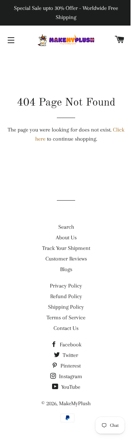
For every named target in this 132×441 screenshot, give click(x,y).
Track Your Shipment (66, 248)
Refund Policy (66, 296)
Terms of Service (66, 317)
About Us (66, 237)
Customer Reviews (66, 258)
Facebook (69, 344)
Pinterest (70, 365)
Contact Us (66, 328)
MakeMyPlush (75, 403)
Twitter (69, 355)
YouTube (70, 387)
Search (66, 227)
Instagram (70, 376)
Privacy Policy (66, 285)
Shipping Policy (66, 307)
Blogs (66, 269)
